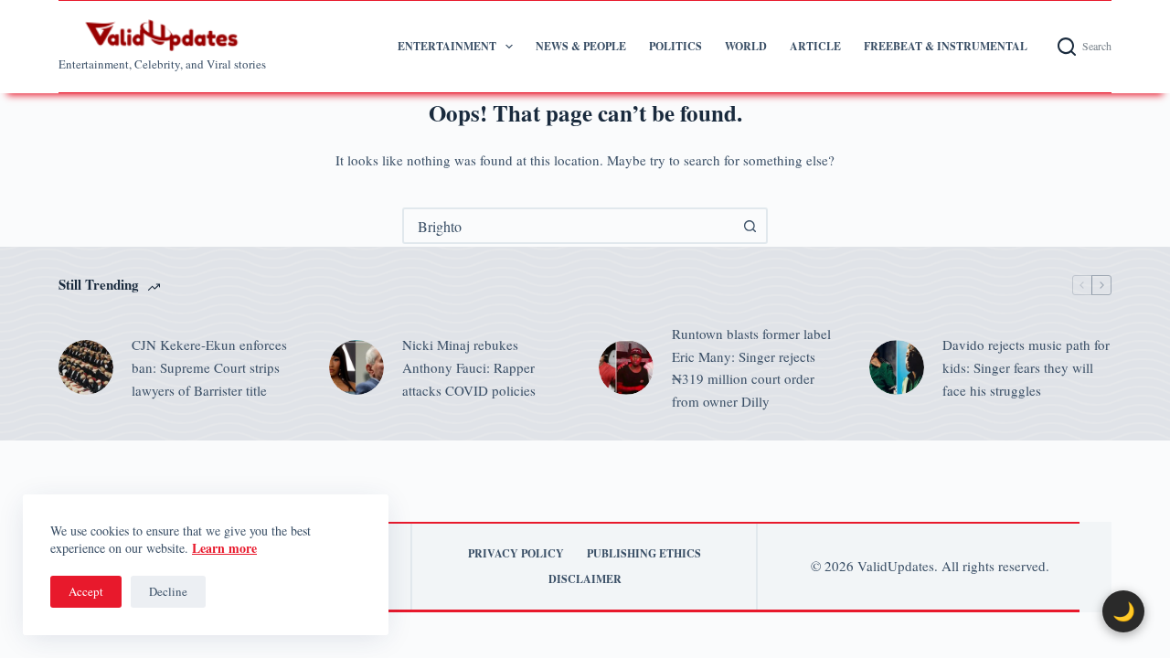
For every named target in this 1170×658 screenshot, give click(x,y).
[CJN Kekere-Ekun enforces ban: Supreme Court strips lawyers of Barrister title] (85, 367)
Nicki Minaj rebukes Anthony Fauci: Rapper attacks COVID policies (469, 367)
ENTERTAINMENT (447, 46)
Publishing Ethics (644, 554)
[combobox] (568, 225)
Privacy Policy (516, 554)
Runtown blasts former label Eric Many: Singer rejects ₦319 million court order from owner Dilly (751, 367)
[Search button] (749, 225)
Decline (168, 591)
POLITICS (675, 46)
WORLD (746, 46)
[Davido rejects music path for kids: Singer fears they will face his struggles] (896, 367)
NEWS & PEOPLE (581, 46)
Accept (86, 591)
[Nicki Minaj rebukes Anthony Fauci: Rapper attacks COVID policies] (356, 367)
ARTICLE (815, 46)
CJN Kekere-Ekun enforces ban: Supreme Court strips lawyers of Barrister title (209, 367)
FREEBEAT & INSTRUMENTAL (945, 46)
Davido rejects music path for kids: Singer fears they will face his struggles (1026, 367)
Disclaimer (585, 579)
